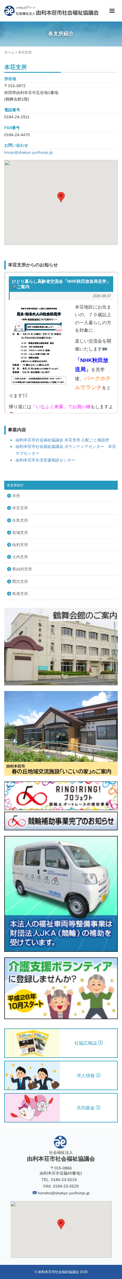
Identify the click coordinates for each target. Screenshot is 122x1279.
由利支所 (20, 544)
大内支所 (20, 557)
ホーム (9, 52)
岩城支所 (20, 532)
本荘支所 (20, 508)
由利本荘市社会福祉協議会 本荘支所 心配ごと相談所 (62, 440)
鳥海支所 (20, 593)
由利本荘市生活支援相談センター (45, 460)
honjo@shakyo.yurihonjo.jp (28, 152)
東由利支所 (22, 569)
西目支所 (20, 581)
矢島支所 (20, 520)
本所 (16, 495)
